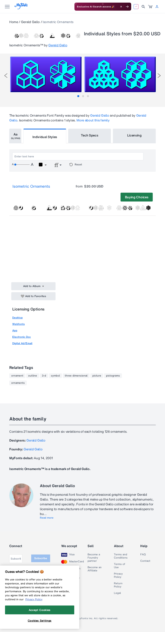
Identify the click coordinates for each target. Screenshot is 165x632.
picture (96, 375)
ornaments (18, 383)
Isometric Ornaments (31, 186)
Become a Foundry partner (94, 558)
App (14, 330)
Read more (47, 517)
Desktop (17, 318)
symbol (55, 375)
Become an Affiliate (95, 569)
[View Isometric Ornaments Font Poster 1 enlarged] (45, 74)
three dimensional (76, 375)
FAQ (143, 554)
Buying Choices (136, 197)
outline (32, 375)
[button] (42, 165)
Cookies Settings (40, 621)
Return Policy (118, 585)
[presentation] (5, 75)
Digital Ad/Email (22, 343)
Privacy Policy (118, 575)
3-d (44, 375)
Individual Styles (44, 136)
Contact (145, 561)
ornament (17, 375)
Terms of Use (119, 566)
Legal (117, 593)
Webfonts (18, 324)
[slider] (22, 164)
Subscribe (40, 558)
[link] (150, 6)
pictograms (113, 375)
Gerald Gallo (30, 21)
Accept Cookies (40, 610)
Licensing (134, 135)
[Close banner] (121, 7)
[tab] (78, 96)
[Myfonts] (21, 8)
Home (13, 21)
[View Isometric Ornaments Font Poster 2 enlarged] (120, 74)
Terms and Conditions (121, 556)
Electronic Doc (21, 337)
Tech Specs (89, 135)
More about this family (92, 120)
